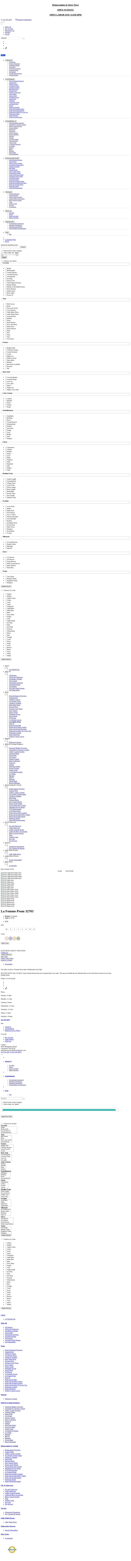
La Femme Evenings (15, 772)
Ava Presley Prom (15, 701)
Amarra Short (13, 791)
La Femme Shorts (14, 811)
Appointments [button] (10, 1076)
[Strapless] (6, 1233)
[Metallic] (3, 1166)
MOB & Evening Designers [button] (14, 744)
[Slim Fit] (6, 1215)
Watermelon (11, 631)
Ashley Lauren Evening (16, 752)
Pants (8, 320)
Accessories (13, 866)
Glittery (9, 399)
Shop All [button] (8, 671)
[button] (9, 60)
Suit (8, 333)
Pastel (9, 407)
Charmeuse (10, 447)
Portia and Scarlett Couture (17, 727)
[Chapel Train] (5, 1195)
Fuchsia (9, 629)
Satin (8, 462)
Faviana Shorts (14, 800)
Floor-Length (11, 487)
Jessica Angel (13, 712)
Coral (9, 639)
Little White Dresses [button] (11, 850)
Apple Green (11, 598)
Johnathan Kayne (14, 714)
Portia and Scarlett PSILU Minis (19, 815)
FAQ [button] (6, 1091)
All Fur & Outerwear (16, 677)
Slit (8, 368)
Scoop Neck (11, 525)
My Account (9, 29)
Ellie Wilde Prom (14, 705)
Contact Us (4, 952)
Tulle (8, 470)
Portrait (9, 521)
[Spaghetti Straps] (6, 1231)
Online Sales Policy (7, 958)
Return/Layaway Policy (12, 1030)
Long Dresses (11, 316)
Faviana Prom (13, 707)
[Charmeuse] (4, 1182)
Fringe (9, 430)
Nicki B (11, 724)
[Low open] (6, 1160)
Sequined (10, 464)
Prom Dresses (11, 289)
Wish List (8, 27)
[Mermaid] (6, 1213)
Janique (11, 765)
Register (7, 32)
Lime (8, 602)
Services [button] (7, 843)
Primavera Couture (15, 733)
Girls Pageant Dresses (14, 283)
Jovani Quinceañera (15, 860)
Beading (9, 418)
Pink (8, 625)
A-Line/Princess (12, 542)
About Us (8, 1027)
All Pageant (13, 686)
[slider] (117, 1109)
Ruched (9, 366)
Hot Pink (10, 627)
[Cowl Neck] (6, 1200)
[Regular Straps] (6, 1229)
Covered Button (12, 377)
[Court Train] (5, 1196)
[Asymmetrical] (5, 1193)
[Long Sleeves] (7, 1222)
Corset (9, 354)
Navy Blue (10, 614)
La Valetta (12, 774)
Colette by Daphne (15, 703)
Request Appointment (24, 20)
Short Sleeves (11, 565)
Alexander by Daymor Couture (19, 750)
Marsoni (11, 776)
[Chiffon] (4, 1184)
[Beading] (5, 1175)
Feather (9, 426)
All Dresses (12, 675)
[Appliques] (5, 1173)
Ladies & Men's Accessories (18, 831)
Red (8, 635)
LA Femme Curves (15, 720)
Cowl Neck (10, 506)
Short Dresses (11, 328)
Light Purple (11, 621)
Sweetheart (10, 531)
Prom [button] (6, 692)
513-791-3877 (7, 20)
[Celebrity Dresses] (7, 1147)
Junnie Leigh (13, 770)
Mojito (9, 596)
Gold (8, 645)
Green (9, 600)
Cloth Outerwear (14, 828)
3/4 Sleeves (10, 559)
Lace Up (10, 381)
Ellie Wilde (12, 798)
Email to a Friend (6, 960)
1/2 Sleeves (10, 557)
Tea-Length (10, 495)
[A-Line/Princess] (6, 1209)
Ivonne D (12, 763)
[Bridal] (9, 1127)
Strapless (10, 529)
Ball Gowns (11, 304)
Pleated (9, 362)
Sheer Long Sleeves (13, 563)
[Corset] (7, 1151)
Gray (8, 651)
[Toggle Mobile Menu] (1, 1054)
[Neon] (3, 1167)
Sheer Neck (11, 527)
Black (9, 649)
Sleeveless (10, 567)
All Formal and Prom (16, 683)
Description (8, 964)
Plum (8, 633)
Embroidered (11, 424)
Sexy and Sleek (12, 324)
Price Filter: (8, 253)
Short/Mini (10, 491)
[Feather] (4, 1186)
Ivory (9, 641)
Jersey (9, 453)
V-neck (9, 533)
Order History (9, 1039)
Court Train (10, 485)
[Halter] (6, 1202)
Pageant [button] (7, 738)
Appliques (10, 416)
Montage (12, 779)
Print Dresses (11, 322)
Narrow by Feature (10, 261)
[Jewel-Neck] (6, 1206)
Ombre (9, 405)
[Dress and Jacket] (6, 1140)
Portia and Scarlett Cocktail (18, 813)
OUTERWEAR (14, 670)
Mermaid (10, 546)
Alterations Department (16, 846)
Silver (9, 653)
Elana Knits (13, 755)
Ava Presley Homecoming (17, 794)
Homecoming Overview (17, 789)
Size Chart (4, 956)
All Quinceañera (14, 690)
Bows (9, 420)
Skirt (8, 331)
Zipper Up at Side (13, 390)
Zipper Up (10, 387)
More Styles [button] (9, 862)
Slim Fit (9, 548)
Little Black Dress (13, 312)
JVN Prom (12, 718)
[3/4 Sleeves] (7, 1220)
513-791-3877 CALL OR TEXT (11, 1052)
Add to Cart (5, 943)
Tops (8, 335)
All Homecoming (14, 685)
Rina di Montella (14, 783)
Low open (10, 383)
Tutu (8, 337)
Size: (2, 925)
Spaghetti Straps (12, 580)
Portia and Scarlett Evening (18, 729)
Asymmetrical (11, 481)
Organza (9, 460)
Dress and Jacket (12, 308)
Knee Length (11, 489)
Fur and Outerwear (15, 826)
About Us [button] (8, 1061)
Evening (9, 279)
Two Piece (10, 339)
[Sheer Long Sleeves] (7, 1224)
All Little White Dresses (17, 688)
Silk (8, 466)
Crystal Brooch (12, 422)
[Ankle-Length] (5, 1191)
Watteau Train (11, 497)
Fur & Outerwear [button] (10, 822)
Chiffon (9, 449)
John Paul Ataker (14, 766)
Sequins (9, 438)
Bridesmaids (11, 270)
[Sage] (18, 938)
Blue (8, 612)
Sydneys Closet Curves (16, 736)
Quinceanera (11, 291)
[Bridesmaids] (9, 1129)
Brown (9, 647)
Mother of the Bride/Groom (16, 287)
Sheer (9, 385)
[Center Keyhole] (7, 1149)
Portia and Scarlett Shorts (17, 816)
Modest (9, 318)
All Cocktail (13, 681)
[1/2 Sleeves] (7, 1219)
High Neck (10, 510)
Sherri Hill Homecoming (17, 820)
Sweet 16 (10, 295)
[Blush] (6, 938)
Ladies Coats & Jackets (16, 830)
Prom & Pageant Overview (18, 696)
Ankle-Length (11, 479)
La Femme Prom (15, 722)
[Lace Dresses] (6, 1142)
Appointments (9, 1029)
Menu (3, 55)
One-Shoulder (11, 519)
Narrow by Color (9, 590)
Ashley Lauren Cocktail (16, 792)
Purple (9, 617)
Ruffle (9, 434)
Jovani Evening (14, 768)
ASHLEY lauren (14, 700)
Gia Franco (12, 757)
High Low (10, 356)
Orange (9, 637)
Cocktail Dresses (12, 274)
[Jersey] (4, 1187)
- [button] (6, 673)
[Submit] (24, 38)
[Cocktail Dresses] (9, 1133)
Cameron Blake (14, 753)
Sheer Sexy (10, 326)
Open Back (10, 360)
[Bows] (5, 1176)
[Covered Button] (6, 1155)
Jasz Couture (13, 711)
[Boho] (6, 1138)
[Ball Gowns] (6, 1136)
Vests (10, 835)
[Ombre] (3, 1169)
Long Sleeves (11, 561)
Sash (8, 436)
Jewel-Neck (11, 512)
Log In (7, 34)
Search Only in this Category (12, 251)
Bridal (9, 268)
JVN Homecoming (15, 809)
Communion (11, 276)
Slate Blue (10, 610)
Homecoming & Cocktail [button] (13, 785)
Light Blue (10, 608)
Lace (8, 432)
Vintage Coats (13, 837)
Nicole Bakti (13, 781)
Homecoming (11, 285)
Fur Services (13, 841)
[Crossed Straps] (6, 1156)
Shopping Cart (9, 31)
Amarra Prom (13, 698)
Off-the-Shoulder (12, 517)
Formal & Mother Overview (18, 748)
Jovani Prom (13, 716)
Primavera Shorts (14, 818)
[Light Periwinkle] (10, 938)
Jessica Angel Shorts (15, 804)
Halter (9, 508)
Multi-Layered (11, 358)
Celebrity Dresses (12, 350)
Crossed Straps (12, 379)
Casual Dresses (12, 272)
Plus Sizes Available (13, 364)
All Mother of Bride (15, 679)
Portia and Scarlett (15, 725)
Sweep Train (11, 493)
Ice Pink (9, 623)
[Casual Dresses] (9, 1131)
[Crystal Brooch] (5, 1178)
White (9, 655)
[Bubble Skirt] (7, 1146)
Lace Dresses (11, 310)
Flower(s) (10, 428)
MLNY (11, 777)
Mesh (9, 458)
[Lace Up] (6, 1158)
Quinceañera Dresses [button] (12, 856)
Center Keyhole (12, 352)
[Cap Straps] (6, 1228)
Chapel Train (11, 483)
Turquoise (10, 606)
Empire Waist (11, 544)
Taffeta (9, 468)
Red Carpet (10, 293)
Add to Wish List (6, 954)
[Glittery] (3, 1164)
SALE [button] (7, 666)
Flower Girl (11, 281)
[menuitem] (67, 27)
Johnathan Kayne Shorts (17, 807)
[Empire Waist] (6, 1211)
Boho (9, 306)
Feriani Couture (14, 759)
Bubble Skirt (11, 348)
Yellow (9, 594)
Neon (9, 403)
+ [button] (6, 668)
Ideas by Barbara (14, 761)
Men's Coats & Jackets (16, 833)
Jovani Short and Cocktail (17, 805)
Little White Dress (13, 314)
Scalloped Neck (12, 523)
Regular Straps (11, 578)
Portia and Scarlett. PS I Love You (20, 731)
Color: (3, 934)
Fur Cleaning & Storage (16, 848)
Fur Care (12, 839)
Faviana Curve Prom (15, 709)
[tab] (67, 668)
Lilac (8, 619)
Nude (9, 643)
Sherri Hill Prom (14, 735)
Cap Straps (10, 576)
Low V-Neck (11, 515)
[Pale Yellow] (14, 938)
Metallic (9, 401)
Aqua (9, 604)
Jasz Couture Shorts (15, 802)
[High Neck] (6, 1204)
